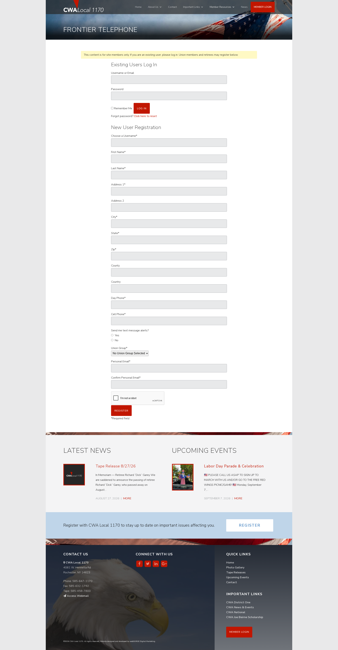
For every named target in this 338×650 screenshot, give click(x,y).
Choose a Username (124, 136)
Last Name (118, 168)
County (115, 266)
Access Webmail (77, 596)
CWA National (235, 612)
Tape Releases (236, 572)
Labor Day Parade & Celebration (234, 466)
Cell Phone (118, 314)
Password (117, 89)
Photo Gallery (235, 567)
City (114, 217)
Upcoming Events (237, 577)
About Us (153, 7)
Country (116, 282)
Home (138, 7)
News (244, 7)
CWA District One (238, 602)
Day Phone (118, 298)
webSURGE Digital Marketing (142, 641)
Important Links (191, 7)
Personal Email (120, 361)
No (116, 340)
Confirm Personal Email (125, 378)
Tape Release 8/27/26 (116, 466)
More (127, 498)
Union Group (119, 348)
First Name (118, 152)
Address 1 (118, 184)
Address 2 (117, 201)
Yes (117, 335)
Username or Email (122, 73)
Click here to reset (145, 116)
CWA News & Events (240, 607)
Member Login (262, 7)
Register (249, 525)
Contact (172, 7)
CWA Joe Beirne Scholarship (244, 617)
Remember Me (123, 108)
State (115, 233)
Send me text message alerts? (130, 330)
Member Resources (220, 7)
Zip (113, 249)
